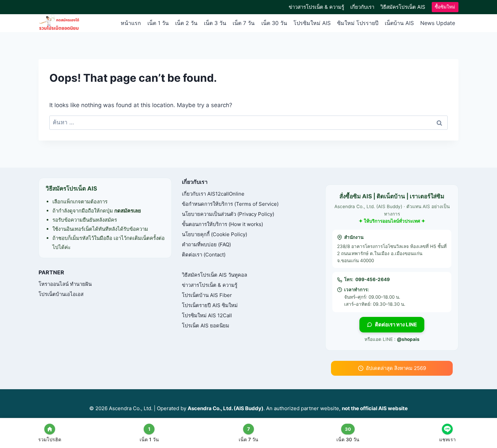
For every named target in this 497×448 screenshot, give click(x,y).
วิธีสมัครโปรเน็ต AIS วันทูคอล (214, 275)
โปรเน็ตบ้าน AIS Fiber (207, 295)
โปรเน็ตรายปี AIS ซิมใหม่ (210, 305)
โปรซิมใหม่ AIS (312, 23)
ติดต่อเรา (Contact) (204, 254)
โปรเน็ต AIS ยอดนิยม (205, 325)
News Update (437, 23)
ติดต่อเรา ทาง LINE (396, 324)
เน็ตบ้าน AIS (399, 23)
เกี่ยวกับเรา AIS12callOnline (213, 194)
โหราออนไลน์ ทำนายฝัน (65, 284)
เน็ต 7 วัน (244, 23)
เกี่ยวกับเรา (362, 7)
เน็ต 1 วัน (158, 23)
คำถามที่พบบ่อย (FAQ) (206, 244)
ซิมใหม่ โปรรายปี (357, 23)
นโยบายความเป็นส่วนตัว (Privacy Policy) (228, 214)
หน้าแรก (131, 23)
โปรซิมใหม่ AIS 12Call (207, 315)
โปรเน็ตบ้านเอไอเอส (61, 294)
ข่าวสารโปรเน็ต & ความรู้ (316, 7)
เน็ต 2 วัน (186, 23)
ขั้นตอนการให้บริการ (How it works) (222, 224)
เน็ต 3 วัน (215, 23)
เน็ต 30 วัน (274, 23)
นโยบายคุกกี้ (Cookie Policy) (214, 234)
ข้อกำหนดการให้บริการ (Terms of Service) (230, 204)
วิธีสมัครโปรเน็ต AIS (402, 7)
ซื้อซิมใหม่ (445, 6)
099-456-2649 (372, 279)
